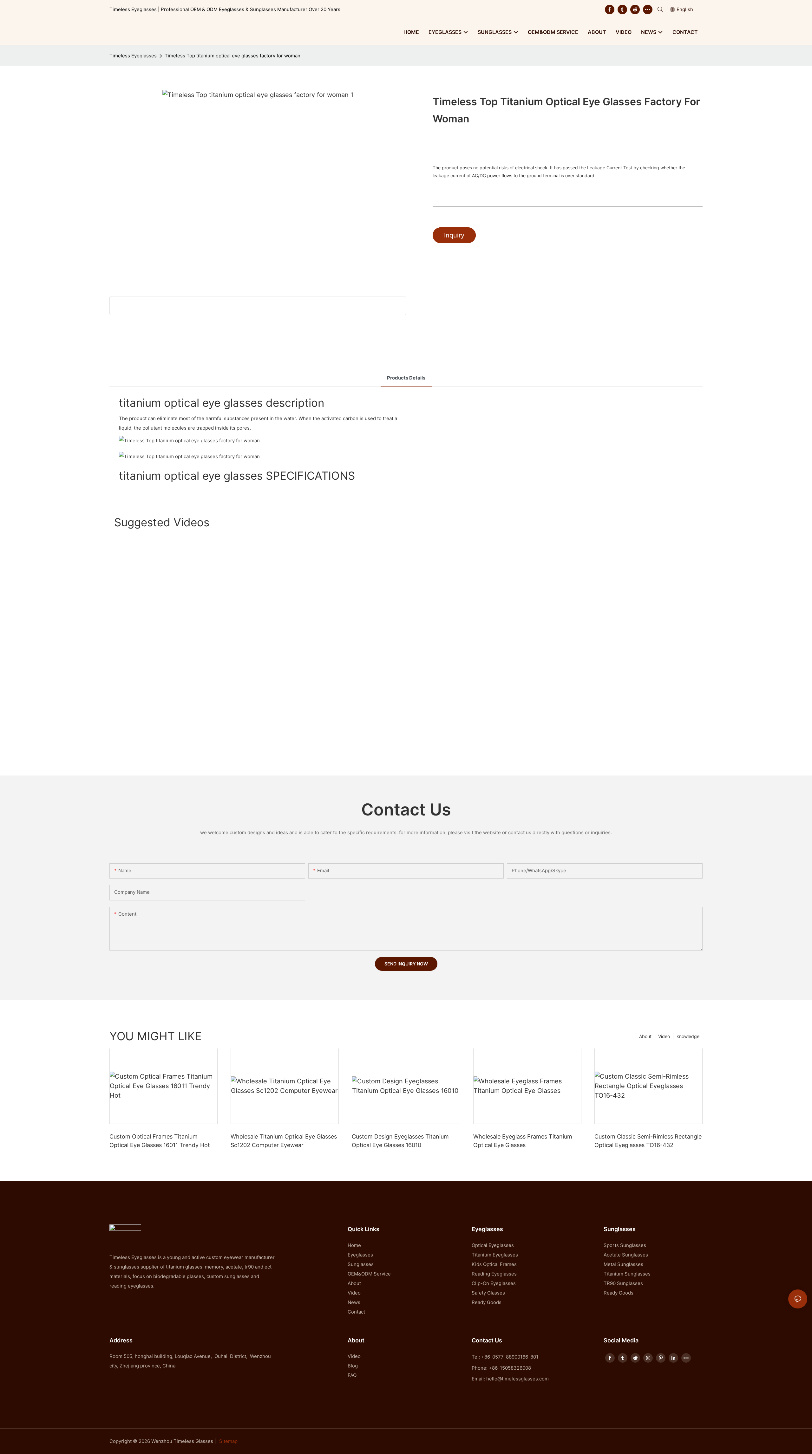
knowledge (688, 1036)
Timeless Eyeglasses (133, 56)
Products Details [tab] (406, 378)
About (645, 1036)
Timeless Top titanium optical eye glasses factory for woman (232, 56)
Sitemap (228, 1441)
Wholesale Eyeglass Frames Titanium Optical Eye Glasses (522, 1140)
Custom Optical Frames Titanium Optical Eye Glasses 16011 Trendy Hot (159, 1140)
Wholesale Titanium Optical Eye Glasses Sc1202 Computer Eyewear (284, 1140)
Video (664, 1036)
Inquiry (454, 235)
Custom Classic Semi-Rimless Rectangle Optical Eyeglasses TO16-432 (648, 1140)
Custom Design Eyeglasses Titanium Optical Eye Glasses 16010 (400, 1140)
